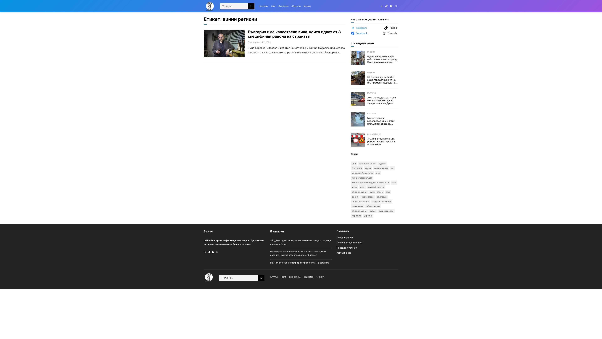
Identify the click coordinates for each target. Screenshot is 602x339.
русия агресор (386, 211)
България (253, 42)
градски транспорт (381, 201)
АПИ (354, 163)
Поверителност (345, 237)
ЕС (392, 168)
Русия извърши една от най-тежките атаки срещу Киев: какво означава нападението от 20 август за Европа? (382, 59)
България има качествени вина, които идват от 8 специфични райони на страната (294, 34)
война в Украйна (360, 201)
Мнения (371, 52)
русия (372, 211)
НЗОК (362, 187)
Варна (368, 168)
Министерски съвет (362, 178)
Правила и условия (347, 247)
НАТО (354, 187)
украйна (368, 215)
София (355, 197)
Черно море (368, 197)
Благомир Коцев (367, 163)
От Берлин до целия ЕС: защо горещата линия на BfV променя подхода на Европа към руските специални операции (381, 80)
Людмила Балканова (362, 173)
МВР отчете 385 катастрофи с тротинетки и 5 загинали (300, 262)
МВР (378, 173)
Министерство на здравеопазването (370, 182)
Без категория (374, 134)
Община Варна (359, 192)
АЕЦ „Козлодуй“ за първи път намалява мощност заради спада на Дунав (381, 100)
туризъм (356, 215)
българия (381, 197)
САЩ (388, 192)
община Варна (359, 211)
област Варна (373, 206)
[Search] (251, 6)
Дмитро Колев (381, 168)
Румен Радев (376, 192)
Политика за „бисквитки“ (350, 242)
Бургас (382, 163)
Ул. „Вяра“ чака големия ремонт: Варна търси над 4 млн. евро (381, 141)
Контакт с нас (344, 252)
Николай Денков (376, 187)
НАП (394, 182)
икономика (357, 206)
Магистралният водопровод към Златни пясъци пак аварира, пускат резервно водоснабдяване (381, 121)
